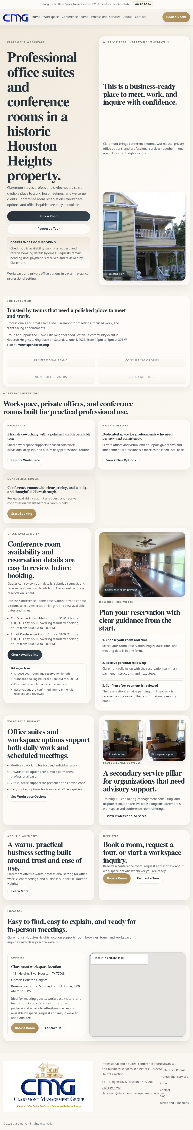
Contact (140, 17)
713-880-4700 (111, 1087)
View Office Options (121, 460)
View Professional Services (126, 816)
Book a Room (176, 17)
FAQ (162, 1096)
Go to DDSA (143, 4)
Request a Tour (49, 228)
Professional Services (105, 17)
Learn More (19, 891)
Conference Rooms (75, 17)
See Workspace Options (28, 797)
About (127, 17)
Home (36, 17)
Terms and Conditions (174, 1103)
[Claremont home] (16, 17)
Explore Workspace (25, 460)
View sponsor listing (33, 345)
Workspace (51, 17)
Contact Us (53, 1028)
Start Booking (21, 514)
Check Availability (24, 655)
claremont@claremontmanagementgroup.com (133, 1093)
